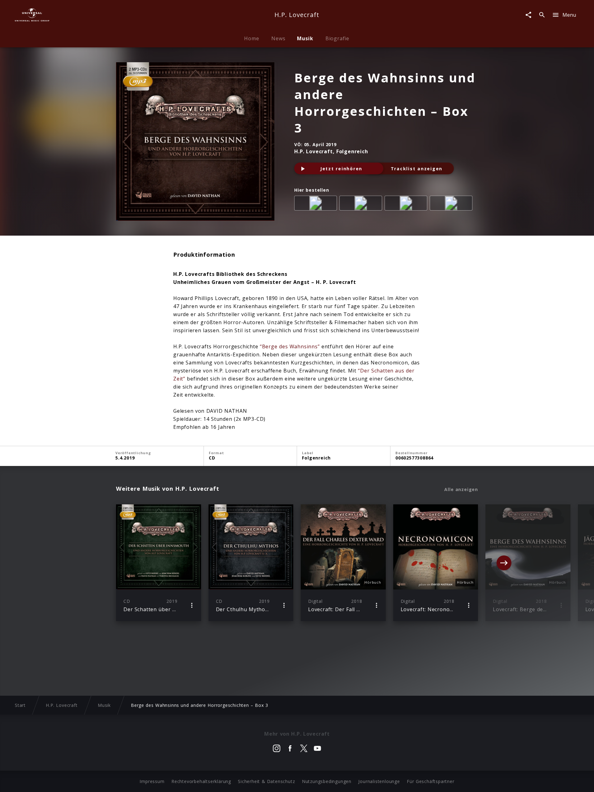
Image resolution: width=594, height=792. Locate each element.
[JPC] (452, 204)
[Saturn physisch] (407, 204)
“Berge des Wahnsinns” (290, 346)
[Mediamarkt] (362, 204)
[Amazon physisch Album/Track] (316, 204)
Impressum (152, 781)
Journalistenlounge (379, 781)
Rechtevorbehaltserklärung (201, 781)
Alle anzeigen (461, 489)
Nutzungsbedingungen (326, 781)
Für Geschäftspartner (430, 781)
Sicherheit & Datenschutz (266, 781)
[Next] (504, 562)
